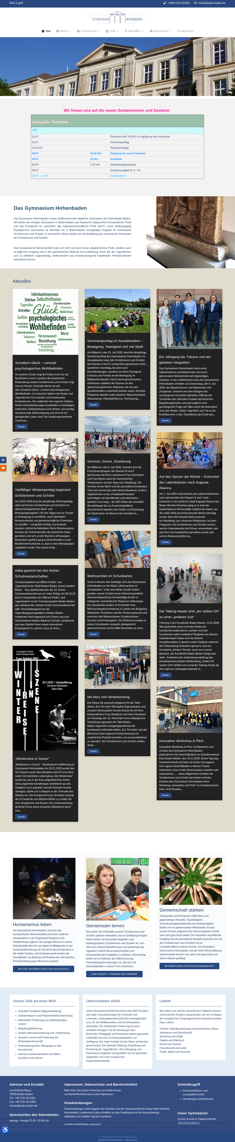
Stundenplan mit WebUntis (198, 1099)
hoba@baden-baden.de (212, 3)
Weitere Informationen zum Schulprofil (43, 969)
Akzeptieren (12, 1134)
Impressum (106, 1094)
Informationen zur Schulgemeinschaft (189, 966)
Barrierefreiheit (77, 1094)
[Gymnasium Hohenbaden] (117, 17)
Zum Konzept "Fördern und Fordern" (114, 974)
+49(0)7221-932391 (179, 3)
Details (21, 426)
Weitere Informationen (110, 1140)
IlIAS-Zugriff (16, 3)
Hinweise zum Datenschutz (105, 1090)
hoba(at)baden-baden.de (23, 1105)
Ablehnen (35, 1134)
